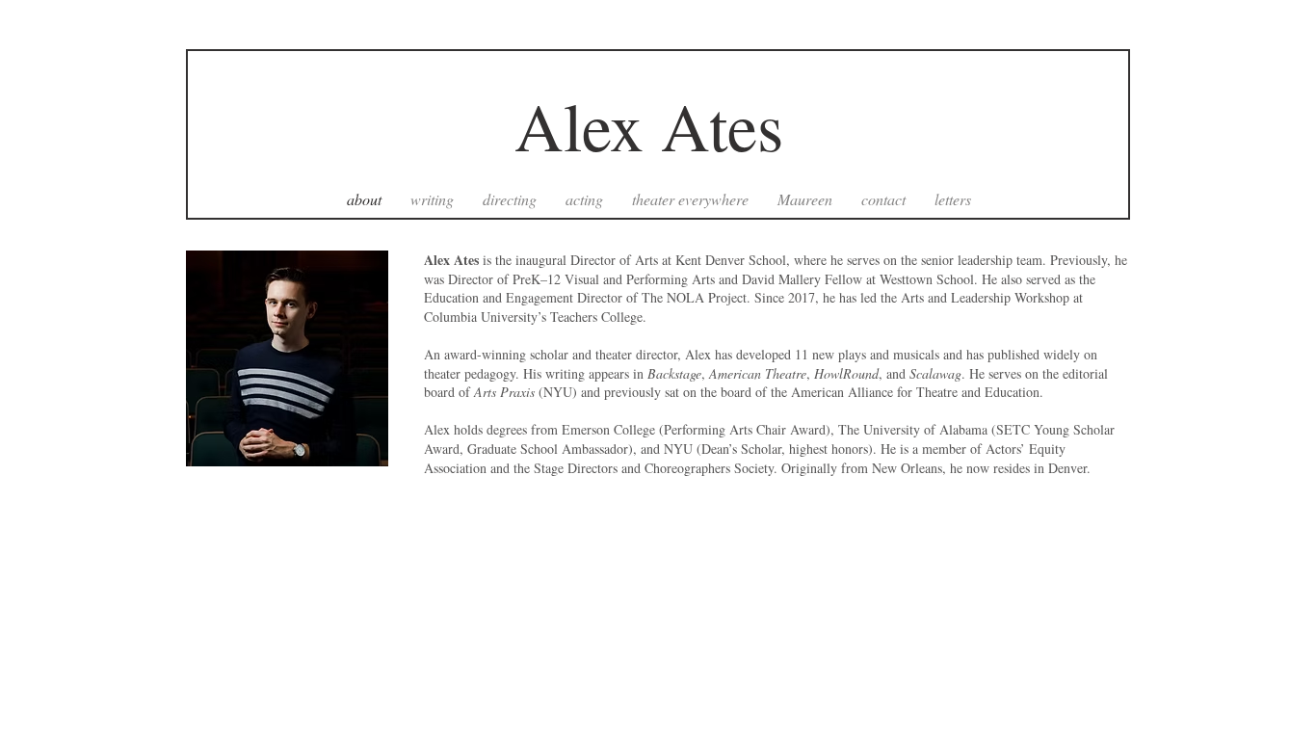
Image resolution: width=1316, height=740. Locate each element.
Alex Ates (659, 125)
